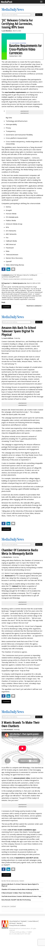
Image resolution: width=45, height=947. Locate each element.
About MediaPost (14, 921)
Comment (6, 307)
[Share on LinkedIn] (8, 269)
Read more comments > (34, 306)
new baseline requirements (15, 92)
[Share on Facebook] (4, 269)
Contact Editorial (33, 921)
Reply (3, 302)
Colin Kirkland (8, 729)
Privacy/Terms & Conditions (17, 925)
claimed (15, 586)
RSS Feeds (12, 923)
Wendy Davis (7, 557)
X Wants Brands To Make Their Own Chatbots (17, 893)
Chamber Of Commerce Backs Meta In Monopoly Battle (20, 889)
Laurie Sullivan (8, 338)
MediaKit (23, 921)
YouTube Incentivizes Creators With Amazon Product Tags (21, 896)
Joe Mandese (7, 31)
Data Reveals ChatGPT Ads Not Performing (16, 900)
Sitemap (19, 923)
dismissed (9, 576)
